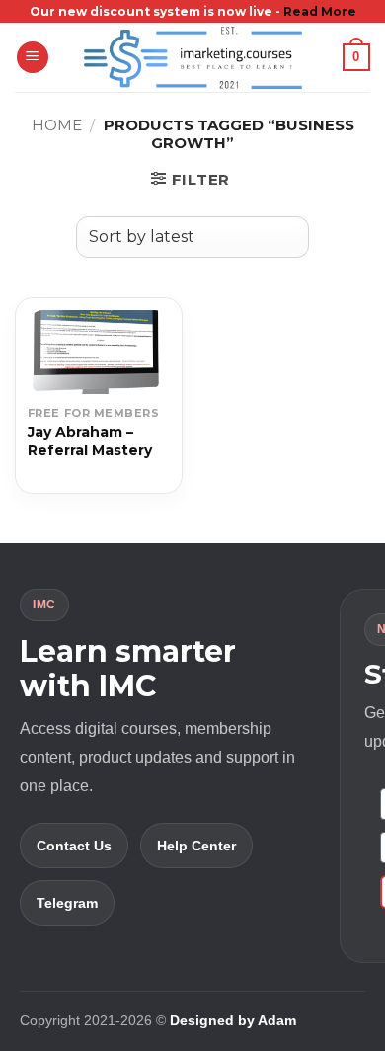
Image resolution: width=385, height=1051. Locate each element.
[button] (32, 57)
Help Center (196, 845)
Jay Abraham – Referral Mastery (90, 441)
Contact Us (74, 845)
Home (57, 125)
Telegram (67, 903)
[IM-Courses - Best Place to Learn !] (192, 57)
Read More (319, 11)
